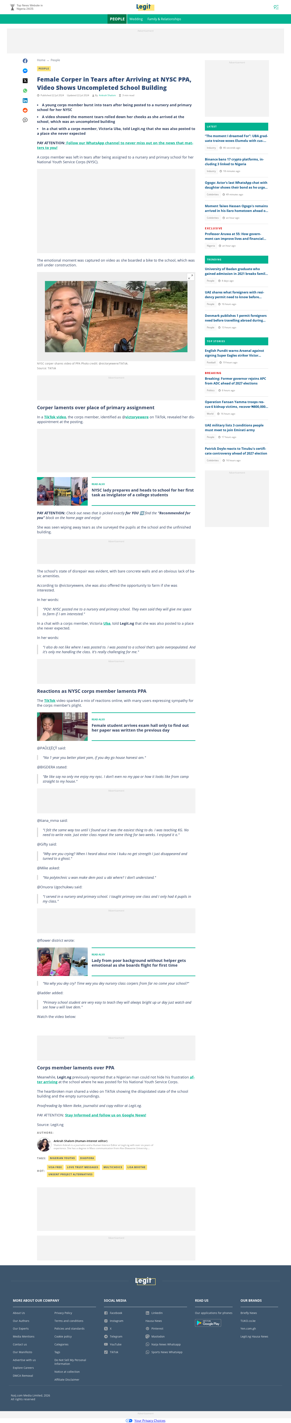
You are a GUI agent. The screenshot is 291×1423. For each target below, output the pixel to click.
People (117, 19)
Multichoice (113, 1167)
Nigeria (211, 245)
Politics (211, 390)
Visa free (55, 1167)
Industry (211, 147)
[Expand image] (190, 277)
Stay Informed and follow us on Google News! (105, 1115)
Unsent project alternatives (70, 1174)
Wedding (136, 19)
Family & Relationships (164, 19)
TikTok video (55, 417)
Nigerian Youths (62, 1158)
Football (211, 362)
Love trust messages (82, 1167)
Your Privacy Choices (149, 1420)
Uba (106, 623)
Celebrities (213, 194)
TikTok (49, 700)
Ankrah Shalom (107, 95)
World (210, 413)
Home (41, 60)
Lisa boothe (136, 1167)
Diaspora (87, 1158)
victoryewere (137, 417)
